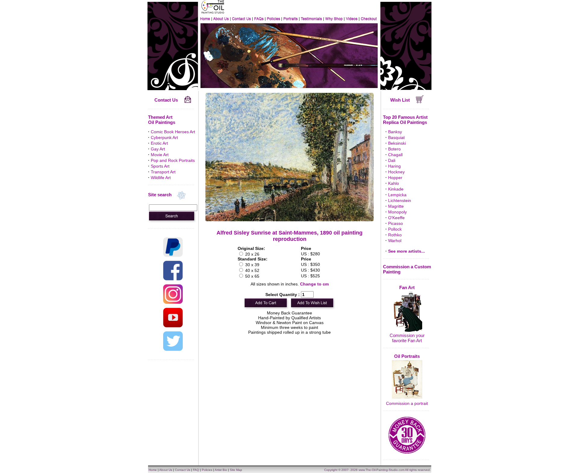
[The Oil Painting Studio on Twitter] (173, 349)
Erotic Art (159, 143)
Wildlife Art (161, 177)
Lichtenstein (399, 200)
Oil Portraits (407, 356)
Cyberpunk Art (164, 137)
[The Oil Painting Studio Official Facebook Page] (173, 278)
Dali (391, 160)
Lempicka (397, 194)
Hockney (396, 171)
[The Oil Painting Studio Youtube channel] (173, 325)
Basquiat (396, 137)
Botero (394, 149)
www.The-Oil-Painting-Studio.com (381, 469)
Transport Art (163, 171)
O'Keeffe (396, 217)
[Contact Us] (187, 101)
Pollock (395, 229)
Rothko (395, 234)
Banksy (395, 131)
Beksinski (397, 143)
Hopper (395, 177)
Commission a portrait (407, 403)
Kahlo (393, 183)
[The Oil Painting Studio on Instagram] (173, 302)
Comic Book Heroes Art (173, 131)
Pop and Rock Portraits (173, 160)
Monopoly (397, 212)
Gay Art (158, 149)
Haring (394, 166)
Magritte (396, 206)
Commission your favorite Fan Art (407, 338)
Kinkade (395, 189)
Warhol (394, 240)
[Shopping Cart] (420, 101)
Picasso (395, 223)
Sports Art (160, 166)
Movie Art (160, 154)
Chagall (395, 154)
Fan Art (407, 287)
